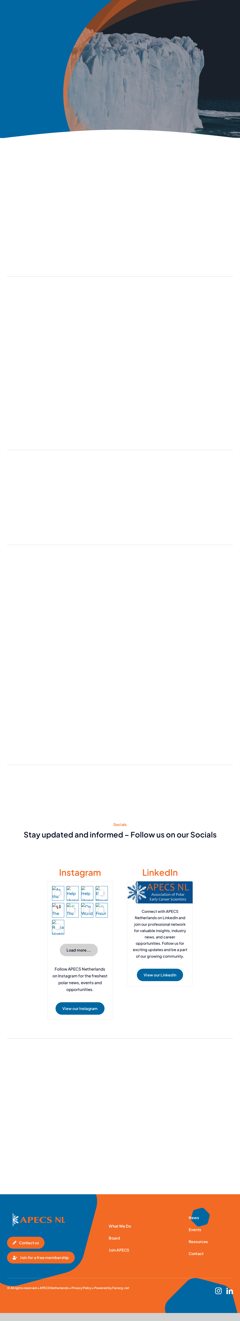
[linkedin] (229, 1291)
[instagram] (218, 1291)
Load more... (79, 950)
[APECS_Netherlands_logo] (36, 1214)
